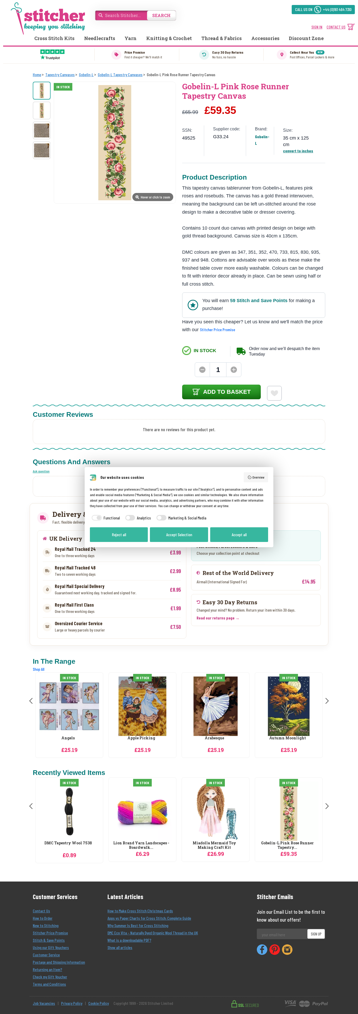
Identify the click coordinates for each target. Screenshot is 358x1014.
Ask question (41, 471)
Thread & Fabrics (221, 38)
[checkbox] (105, 518)
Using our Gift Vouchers (51, 947)
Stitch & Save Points (49, 940)
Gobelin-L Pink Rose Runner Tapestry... (287, 845)
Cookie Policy (98, 1003)
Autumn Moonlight (287, 738)
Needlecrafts (99, 38)
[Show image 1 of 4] (42, 90)
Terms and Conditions (49, 984)
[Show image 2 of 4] (42, 110)
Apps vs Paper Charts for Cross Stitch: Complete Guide (149, 918)
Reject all (119, 534)
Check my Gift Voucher (50, 976)
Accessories (265, 38)
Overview (258, 477)
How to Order (42, 918)
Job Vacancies (44, 1003)
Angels (68, 738)
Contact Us (41, 910)
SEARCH (161, 15)
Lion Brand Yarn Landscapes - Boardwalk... (141, 845)
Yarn (130, 38)
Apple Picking (141, 738)
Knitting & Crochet (169, 38)
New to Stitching (45, 925)
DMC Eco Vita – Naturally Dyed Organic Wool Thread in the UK (152, 932)
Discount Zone (306, 38)
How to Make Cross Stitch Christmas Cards (140, 910)
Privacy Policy (71, 1003)
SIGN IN (316, 26)
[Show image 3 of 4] (42, 130)
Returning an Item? (47, 969)
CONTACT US (336, 26)
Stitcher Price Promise (217, 329)
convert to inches (298, 150)
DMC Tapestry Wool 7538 (68, 843)
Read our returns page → (218, 617)
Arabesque (214, 738)
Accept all (239, 534)
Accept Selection (179, 534)
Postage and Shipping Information (59, 962)
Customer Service (46, 954)
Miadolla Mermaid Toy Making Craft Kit (214, 845)
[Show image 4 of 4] (42, 150)
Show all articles (119, 947)
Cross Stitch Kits (54, 38)
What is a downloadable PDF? (129, 940)
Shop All (38, 669)
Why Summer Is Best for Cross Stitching (137, 925)
